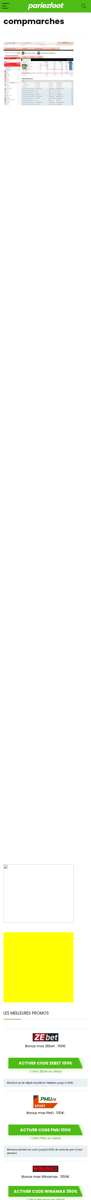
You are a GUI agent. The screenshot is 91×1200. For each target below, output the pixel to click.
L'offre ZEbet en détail (46, 1071)
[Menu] (5, 6)
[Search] (83, 6)
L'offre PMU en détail (45, 1138)
